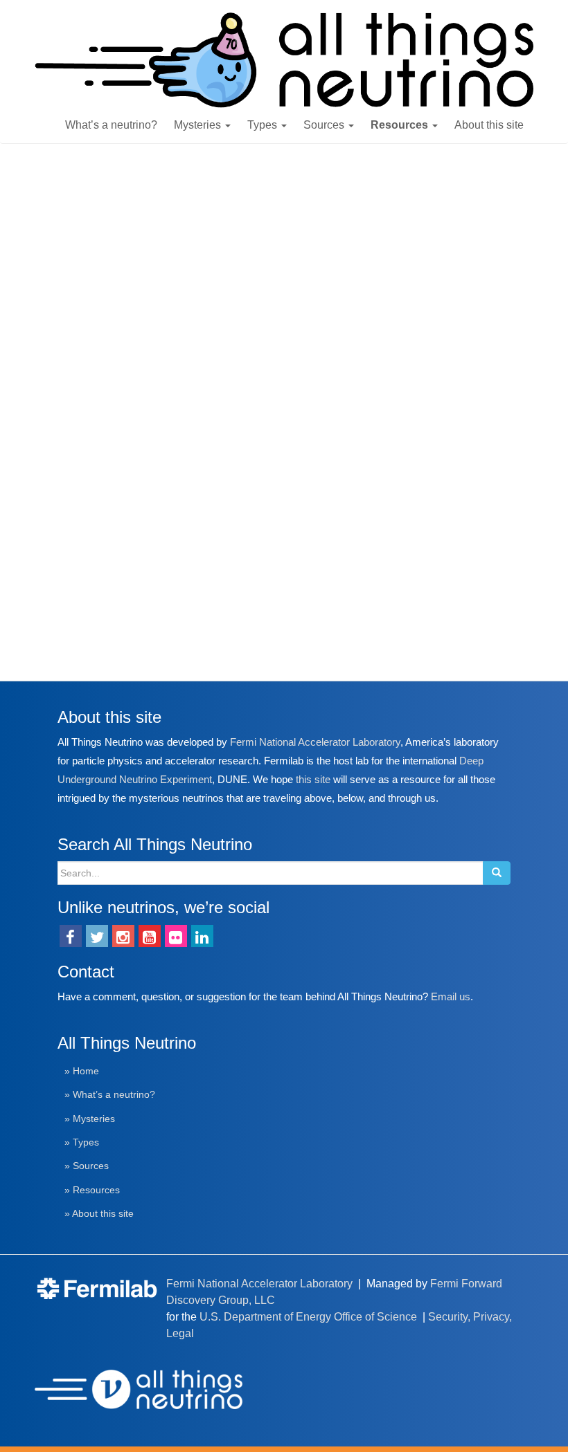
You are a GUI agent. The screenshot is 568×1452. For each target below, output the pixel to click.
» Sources (86, 1166)
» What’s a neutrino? (109, 1095)
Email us (450, 996)
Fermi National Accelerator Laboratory (315, 742)
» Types (81, 1142)
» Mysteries (89, 1119)
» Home (81, 1071)
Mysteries (199, 125)
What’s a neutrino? (111, 125)
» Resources (92, 1190)
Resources (401, 125)
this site (313, 779)
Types (263, 125)
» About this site (99, 1214)
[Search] (497, 873)
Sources (325, 125)
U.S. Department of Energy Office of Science (308, 1317)
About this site (489, 125)
